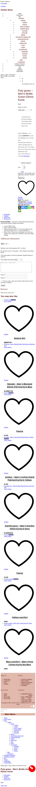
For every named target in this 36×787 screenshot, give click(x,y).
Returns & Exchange (26, 682)
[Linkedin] (26, 207)
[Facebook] (22, 207)
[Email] (19, 210)
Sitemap (6, 683)
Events (19, 68)
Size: (19, 167)
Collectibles (19, 69)
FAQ (5, 682)
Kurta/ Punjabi (28, 203)
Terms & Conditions (26, 679)
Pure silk (24, 31)
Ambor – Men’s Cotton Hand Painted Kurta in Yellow (19, 478)
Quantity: (32, 174)
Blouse (23, 35)
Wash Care (7, 217)
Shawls (24, 58)
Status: (20, 107)
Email (3, 278)
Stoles (25, 56)
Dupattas (25, 51)
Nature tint (19, 338)
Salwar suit (23, 43)
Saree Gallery (19, 15)
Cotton (24, 24)
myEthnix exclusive (19, 65)
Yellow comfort (20, 617)
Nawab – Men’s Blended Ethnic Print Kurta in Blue (19, 385)
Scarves (24, 54)
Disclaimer (24, 685)
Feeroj (19, 573)
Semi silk (24, 33)
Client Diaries (19, 71)
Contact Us (7, 681)
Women (9, 722)
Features (6, 216)
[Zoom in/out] (6, 709)
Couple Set (21, 62)
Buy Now (20, 198)
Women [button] (21, 18)
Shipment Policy (25, 683)
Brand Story (7, 679)
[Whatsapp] (29, 207)
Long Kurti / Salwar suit (23, 37)
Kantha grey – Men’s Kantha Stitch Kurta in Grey (19, 527)
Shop (6, 74)
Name (3, 274)
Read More (27, 156)
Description (7, 214)
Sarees (30, 699)
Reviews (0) (7, 219)
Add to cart (21, 178)
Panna (19, 431)
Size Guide (7, 696)
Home (19, 13)
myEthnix (3, 6)
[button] (27, 166)
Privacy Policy (25, 681)
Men (21, 60)
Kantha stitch (24, 29)
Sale (20, 66)
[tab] (19, 214)
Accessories (14, 744)
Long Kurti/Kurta (23, 39)
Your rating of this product (8, 259)
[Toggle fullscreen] (4, 709)
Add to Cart (4, 785)
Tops (23, 45)
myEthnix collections (20, 63)
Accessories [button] (23, 49)
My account (7, 698)
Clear (22, 171)
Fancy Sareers (24, 27)
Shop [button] (20, 16)
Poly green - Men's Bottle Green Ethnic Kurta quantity (26, 173)
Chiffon (24, 22)
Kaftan (23, 41)
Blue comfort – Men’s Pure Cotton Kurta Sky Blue (19, 663)
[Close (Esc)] (1, 709)
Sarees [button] (23, 20)
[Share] (3, 709)
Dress (23, 47)
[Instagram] (32, 207)
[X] (19, 207)
